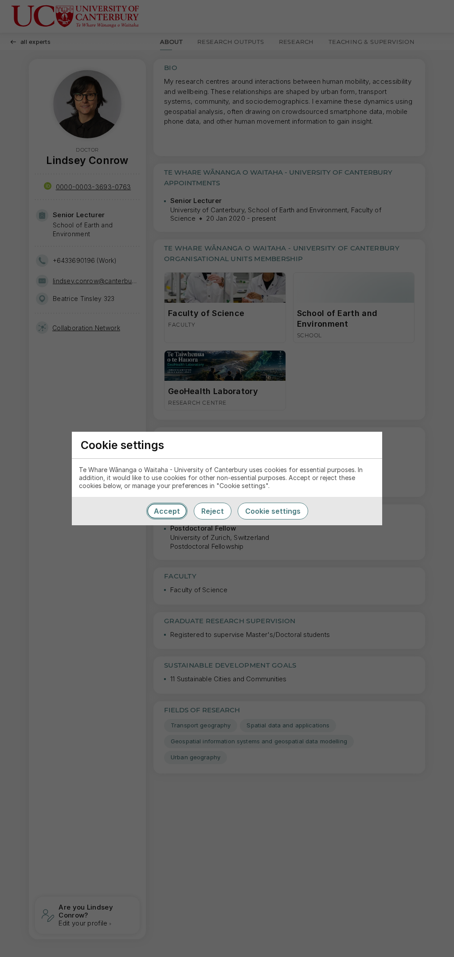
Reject (212, 511)
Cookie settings (273, 511)
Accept (167, 511)
